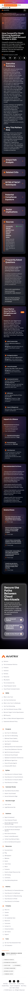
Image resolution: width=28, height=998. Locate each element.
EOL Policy (23, 985)
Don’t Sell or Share (14, 987)
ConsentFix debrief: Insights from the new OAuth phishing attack (10, 232)
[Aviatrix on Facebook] (10, 981)
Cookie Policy (5, 985)
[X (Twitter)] (15, 58)
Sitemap (5, 983)
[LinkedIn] (19, 58)
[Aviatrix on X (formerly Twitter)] (14, 981)
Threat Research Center (14, 953)
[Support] (9, 7)
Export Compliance (15, 985)
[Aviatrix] (5, 10)
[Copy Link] (24, 58)
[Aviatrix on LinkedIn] (18, 981)
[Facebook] (10, 58)
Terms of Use (12, 983)
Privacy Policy (20, 983)
